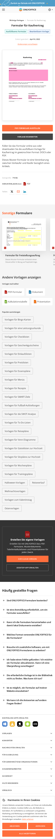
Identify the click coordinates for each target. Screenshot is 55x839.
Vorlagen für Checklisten (17, 336)
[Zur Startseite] (27, 9)
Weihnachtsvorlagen (15, 491)
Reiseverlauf (38, 482)
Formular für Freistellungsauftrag (22, 255)
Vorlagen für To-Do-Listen (18, 422)
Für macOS (20, 724)
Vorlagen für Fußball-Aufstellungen (22, 405)
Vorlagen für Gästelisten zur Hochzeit (23, 448)
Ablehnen (14, 826)
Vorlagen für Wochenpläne (18, 465)
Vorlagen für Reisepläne (17, 431)
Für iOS (35, 724)
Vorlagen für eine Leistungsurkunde (23, 328)
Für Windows (4, 724)
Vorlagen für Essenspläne (17, 371)
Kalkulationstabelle (17, 301)
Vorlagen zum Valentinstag (18, 499)
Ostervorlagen (12, 508)
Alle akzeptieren (27, 833)
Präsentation (43, 301)
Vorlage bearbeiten (27, 137)
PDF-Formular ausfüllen (27, 128)
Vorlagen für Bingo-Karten (18, 319)
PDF (28, 183)
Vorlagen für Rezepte (15, 388)
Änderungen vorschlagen (28, 44)
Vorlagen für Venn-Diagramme (20, 439)
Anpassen (40, 826)
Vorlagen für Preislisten (16, 362)
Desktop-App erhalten (27, 567)
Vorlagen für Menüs (15, 379)
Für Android (27, 724)
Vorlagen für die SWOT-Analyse (20, 414)
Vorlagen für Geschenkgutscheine (22, 345)
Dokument (37, 292)
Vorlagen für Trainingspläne (19, 474)
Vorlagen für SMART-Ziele (17, 396)
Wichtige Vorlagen (16, 20)
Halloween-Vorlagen (15, 482)
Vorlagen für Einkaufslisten (18, 353)
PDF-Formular (15, 292)
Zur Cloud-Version (27, 559)
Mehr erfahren (28, 819)
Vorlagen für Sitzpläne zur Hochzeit (22, 456)
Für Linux (12, 724)
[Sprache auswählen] (50, 9)
